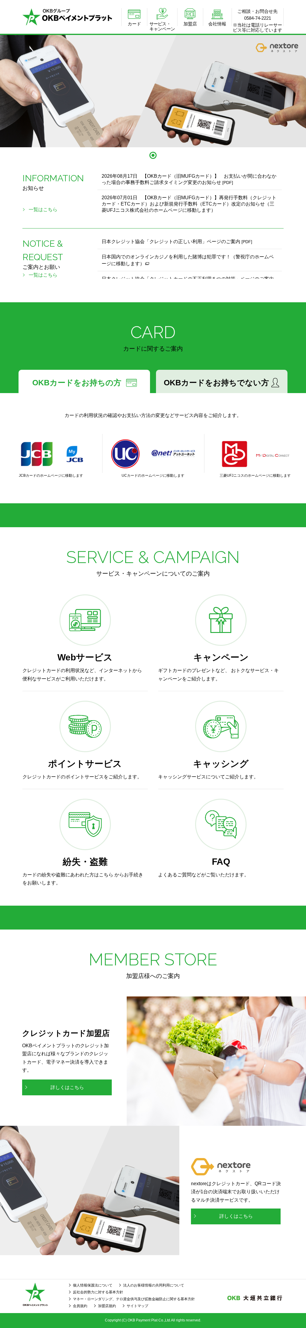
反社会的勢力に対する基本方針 (98, 1292)
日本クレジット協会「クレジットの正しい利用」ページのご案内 (177, 241)
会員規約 (80, 1306)
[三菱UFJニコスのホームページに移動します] (255, 453)
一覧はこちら (43, 209)
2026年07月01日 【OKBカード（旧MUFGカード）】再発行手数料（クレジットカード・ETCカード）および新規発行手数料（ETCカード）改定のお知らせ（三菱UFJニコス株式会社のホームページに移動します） (189, 204)
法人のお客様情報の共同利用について (153, 1285)
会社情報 (217, 23)
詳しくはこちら (67, 1087)
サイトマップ (137, 1306)
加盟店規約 (107, 1306)
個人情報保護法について (92, 1285)
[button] (153, 155)
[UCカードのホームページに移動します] (153, 453)
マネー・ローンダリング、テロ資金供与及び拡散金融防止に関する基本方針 (134, 1299)
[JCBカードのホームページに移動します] (51, 453)
